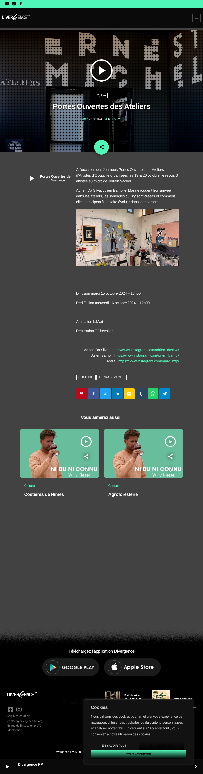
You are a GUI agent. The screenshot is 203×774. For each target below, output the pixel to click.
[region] (138, 731)
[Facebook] (21, 4)
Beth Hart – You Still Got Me (132, 699)
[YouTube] (7, 4)
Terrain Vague (112, 377)
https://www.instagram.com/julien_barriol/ (146, 355)
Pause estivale (182, 699)
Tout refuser (162, 745)
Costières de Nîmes (44, 494)
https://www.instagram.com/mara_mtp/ (148, 361)
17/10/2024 (93, 119)
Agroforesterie (123, 494)
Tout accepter (138, 754)
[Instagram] (14, 4)
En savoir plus (114, 745)
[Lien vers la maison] (16, 17)
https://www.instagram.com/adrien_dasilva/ (145, 350)
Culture (101, 95)
